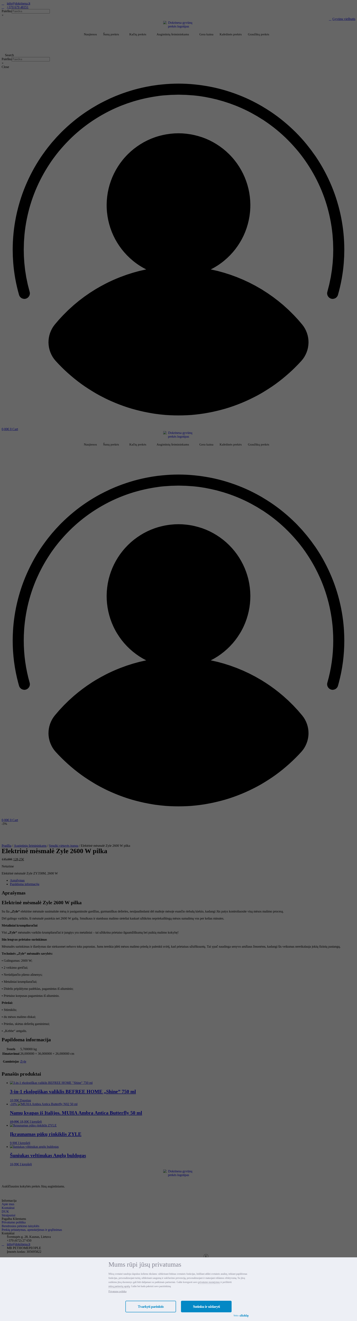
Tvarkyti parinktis (151, 1306)
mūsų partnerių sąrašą (119, 1286)
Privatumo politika (117, 1291)
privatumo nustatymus (209, 1282)
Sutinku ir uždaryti (206, 1306)
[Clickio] (244, 1316)
